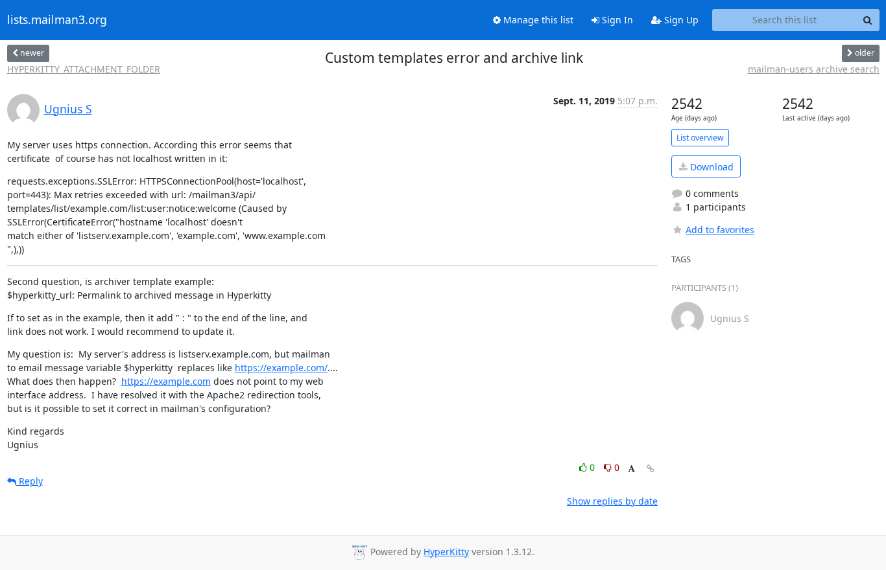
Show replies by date (612, 501)
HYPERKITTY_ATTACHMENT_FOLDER (83, 69)
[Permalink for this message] (650, 468)
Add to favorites (720, 229)
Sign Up (680, 20)
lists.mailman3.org (57, 20)
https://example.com (166, 381)
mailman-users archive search (814, 69)
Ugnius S (68, 109)
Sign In (616, 20)
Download (711, 167)
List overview (700, 137)
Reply (29, 481)
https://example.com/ (281, 367)
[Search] (868, 20)
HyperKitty (446, 551)
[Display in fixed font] (631, 469)
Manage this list (537, 20)
